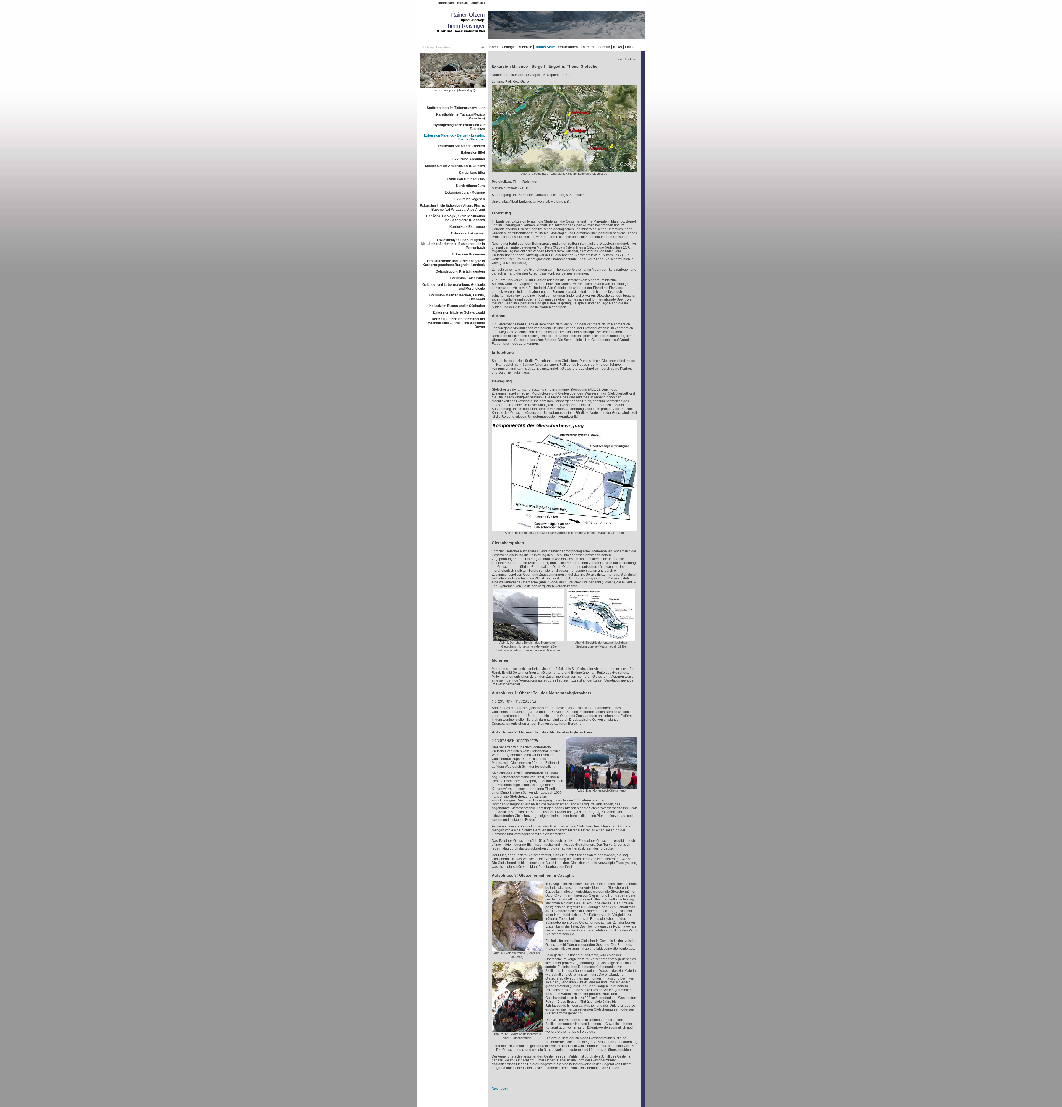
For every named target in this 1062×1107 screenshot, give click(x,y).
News (617, 47)
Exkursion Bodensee (468, 254)
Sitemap (477, 2)
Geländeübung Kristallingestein (460, 271)
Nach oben (500, 1088)
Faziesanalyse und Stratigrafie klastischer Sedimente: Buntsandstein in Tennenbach (453, 244)
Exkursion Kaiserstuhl (467, 278)
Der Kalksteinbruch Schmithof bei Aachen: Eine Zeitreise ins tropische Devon (456, 323)
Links (629, 47)
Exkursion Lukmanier (468, 233)
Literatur (603, 47)
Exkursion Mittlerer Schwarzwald (459, 312)
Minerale (525, 47)
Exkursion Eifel (473, 153)
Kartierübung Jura (470, 186)
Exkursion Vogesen (469, 199)
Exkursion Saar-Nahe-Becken (461, 146)
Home (494, 47)
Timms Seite (545, 47)
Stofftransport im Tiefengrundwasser (456, 108)
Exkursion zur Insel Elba (466, 179)
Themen (587, 47)
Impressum (446, 2)
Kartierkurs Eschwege (467, 227)
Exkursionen (568, 47)
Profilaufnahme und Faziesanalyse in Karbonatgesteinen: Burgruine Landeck (454, 263)
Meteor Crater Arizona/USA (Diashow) (455, 166)
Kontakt (463, 2)
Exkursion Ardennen (468, 159)
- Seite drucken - (626, 59)
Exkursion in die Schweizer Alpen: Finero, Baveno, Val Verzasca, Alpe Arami (452, 208)
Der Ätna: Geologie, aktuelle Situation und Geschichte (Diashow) (455, 218)
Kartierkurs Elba (472, 172)
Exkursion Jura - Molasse (465, 192)
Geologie (509, 47)
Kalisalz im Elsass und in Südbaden (457, 306)
